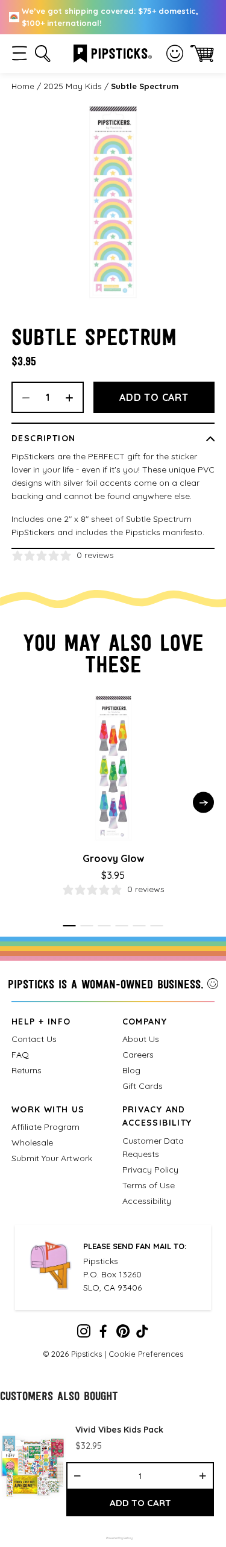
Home (22, 86)
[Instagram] (83, 1333)
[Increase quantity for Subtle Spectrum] (73, 397)
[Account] (174, 53)
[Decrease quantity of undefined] (77, 1476)
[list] (113, 1467)
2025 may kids (72, 86)
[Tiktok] (142, 1333)
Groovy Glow (113, 858)
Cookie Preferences (145, 1354)
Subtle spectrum (144, 86)
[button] (19, 53)
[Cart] (202, 53)
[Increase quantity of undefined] (203, 1476)
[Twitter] (123, 1333)
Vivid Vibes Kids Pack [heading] (119, 1429)
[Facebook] (103, 1333)
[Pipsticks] (113, 52)
